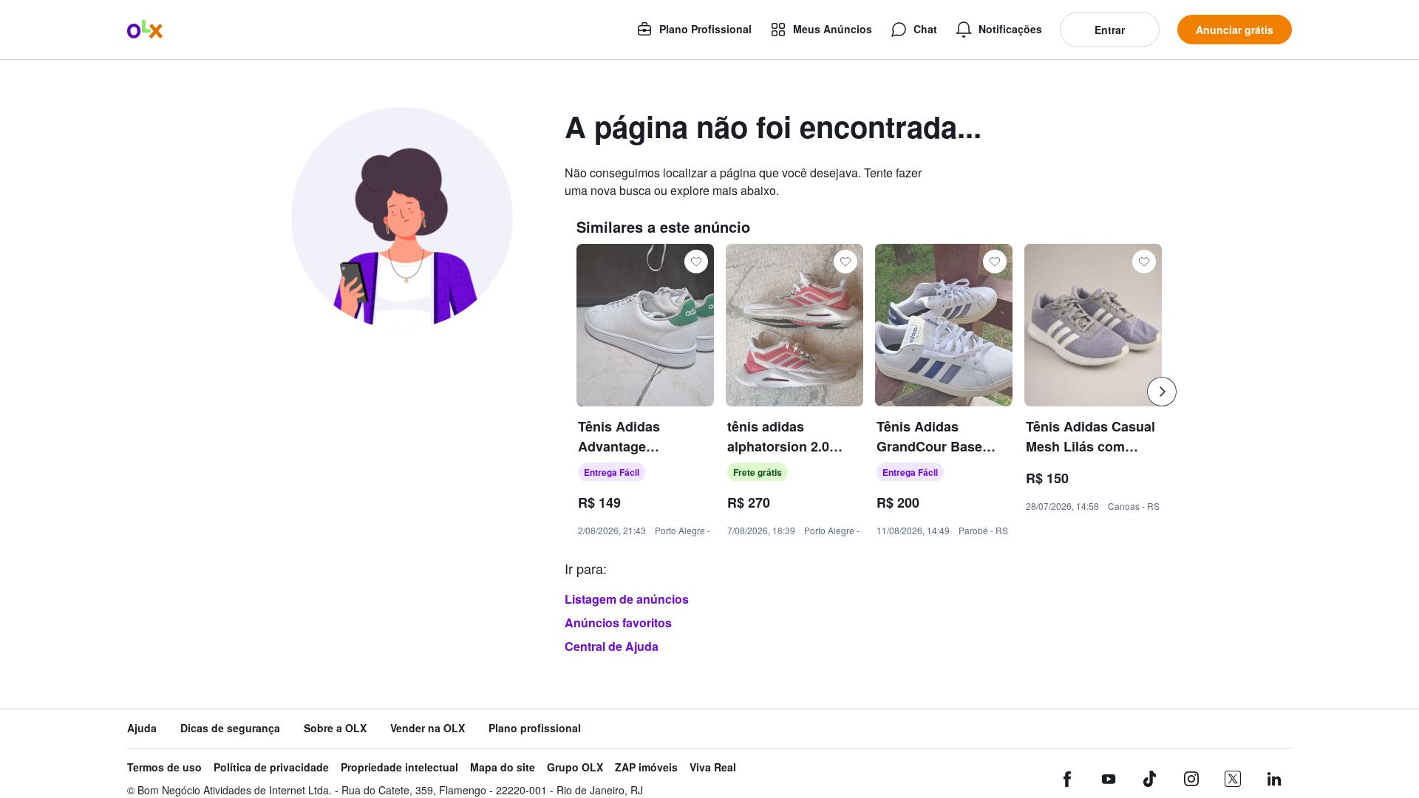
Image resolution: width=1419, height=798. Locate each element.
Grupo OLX (575, 767)
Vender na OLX (427, 728)
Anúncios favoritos (618, 622)
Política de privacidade (271, 767)
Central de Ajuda (612, 646)
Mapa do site (502, 767)
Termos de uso (164, 767)
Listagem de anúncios (627, 598)
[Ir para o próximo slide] (1162, 391)
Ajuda (142, 728)
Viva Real (713, 767)
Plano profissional (535, 728)
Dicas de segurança (230, 728)
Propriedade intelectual (399, 767)
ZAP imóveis (646, 767)
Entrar (1110, 29)
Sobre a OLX (335, 728)
